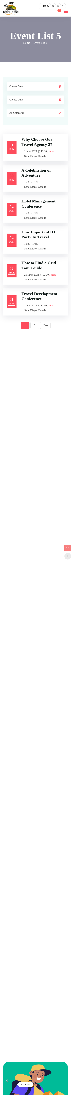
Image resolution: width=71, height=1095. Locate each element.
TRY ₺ (45, 6)
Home (26, 42)
